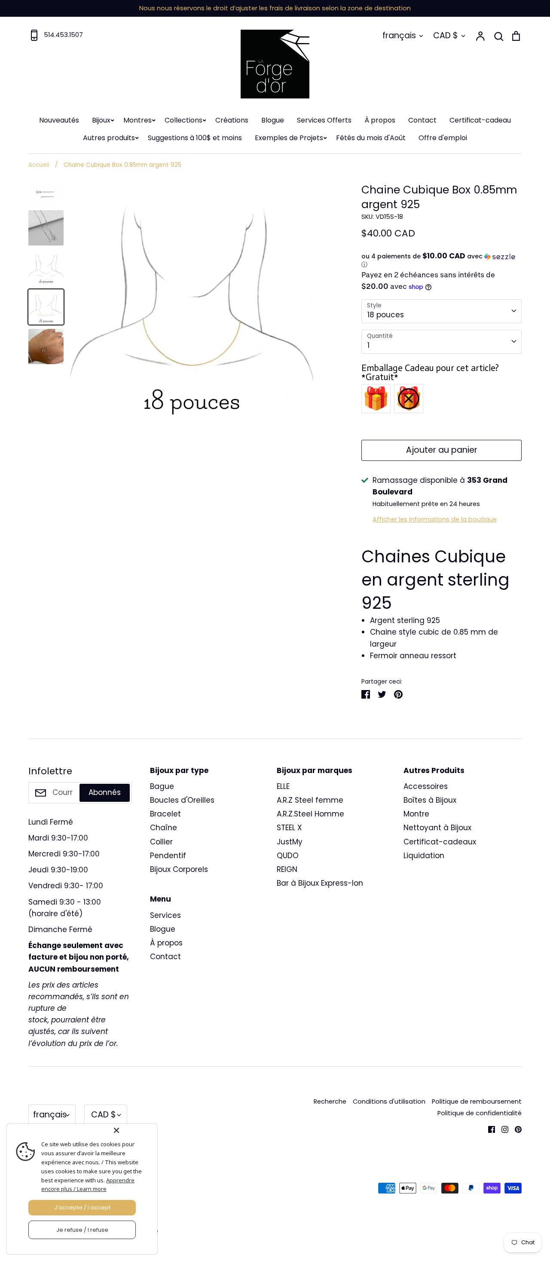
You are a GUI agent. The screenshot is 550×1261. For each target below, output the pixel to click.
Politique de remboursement (477, 1101)
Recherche (330, 1101)
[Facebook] (488, 1128)
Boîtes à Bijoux (429, 800)
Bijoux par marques (314, 770)
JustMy (289, 842)
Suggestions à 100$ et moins (195, 138)
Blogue (272, 120)
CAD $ (445, 35)
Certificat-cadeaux (439, 842)
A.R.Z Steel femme (310, 800)
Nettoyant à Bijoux (437, 827)
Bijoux (101, 120)
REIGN (287, 869)
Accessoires (425, 786)
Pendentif (168, 855)
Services (165, 915)
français (399, 35)
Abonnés (105, 792)
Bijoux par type (179, 770)
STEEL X (289, 827)
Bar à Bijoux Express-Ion (320, 883)
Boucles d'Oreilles (182, 800)
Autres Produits (433, 770)
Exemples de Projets (289, 138)
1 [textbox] (368, 345)
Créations (231, 120)
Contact (422, 120)
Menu (160, 899)
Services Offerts (324, 120)
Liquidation (423, 855)
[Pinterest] (515, 1128)
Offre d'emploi (443, 138)
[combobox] (441, 311)
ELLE (283, 786)
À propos (379, 120)
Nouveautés (59, 120)
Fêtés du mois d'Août (371, 138)
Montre (416, 814)
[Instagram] (501, 1128)
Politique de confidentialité (479, 1113)
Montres (137, 120)
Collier (161, 842)
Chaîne (163, 827)
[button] (441, 260)
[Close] (133, 1130)
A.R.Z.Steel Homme (310, 814)
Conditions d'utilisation (389, 1101)
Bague (162, 786)
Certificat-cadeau (480, 120)
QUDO (288, 855)
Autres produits (109, 138)
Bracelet (165, 814)
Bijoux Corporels (179, 869)
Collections (183, 120)
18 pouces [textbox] (385, 315)
